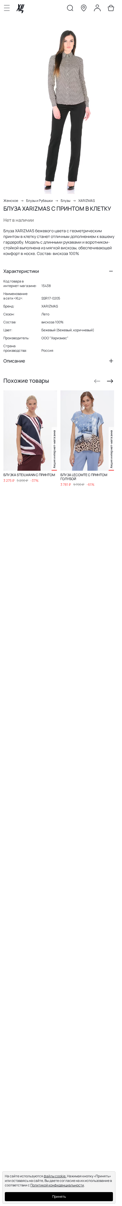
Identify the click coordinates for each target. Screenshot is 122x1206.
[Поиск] (70, 9)
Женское (10, 200)
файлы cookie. (55, 1176)
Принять (59, 1196)
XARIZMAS (86, 200)
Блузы (65, 200)
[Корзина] (111, 9)
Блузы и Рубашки (39, 200)
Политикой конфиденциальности (57, 1185)
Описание (14, 361)
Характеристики (21, 271)
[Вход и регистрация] (97, 9)
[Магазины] (83, 9)
